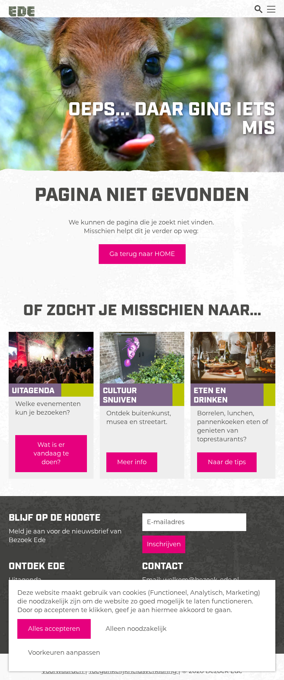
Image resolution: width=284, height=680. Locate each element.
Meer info (132, 462)
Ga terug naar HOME (142, 254)
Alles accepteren (54, 629)
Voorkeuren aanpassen (64, 652)
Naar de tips (227, 462)
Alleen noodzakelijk (136, 629)
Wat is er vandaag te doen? (51, 453)
